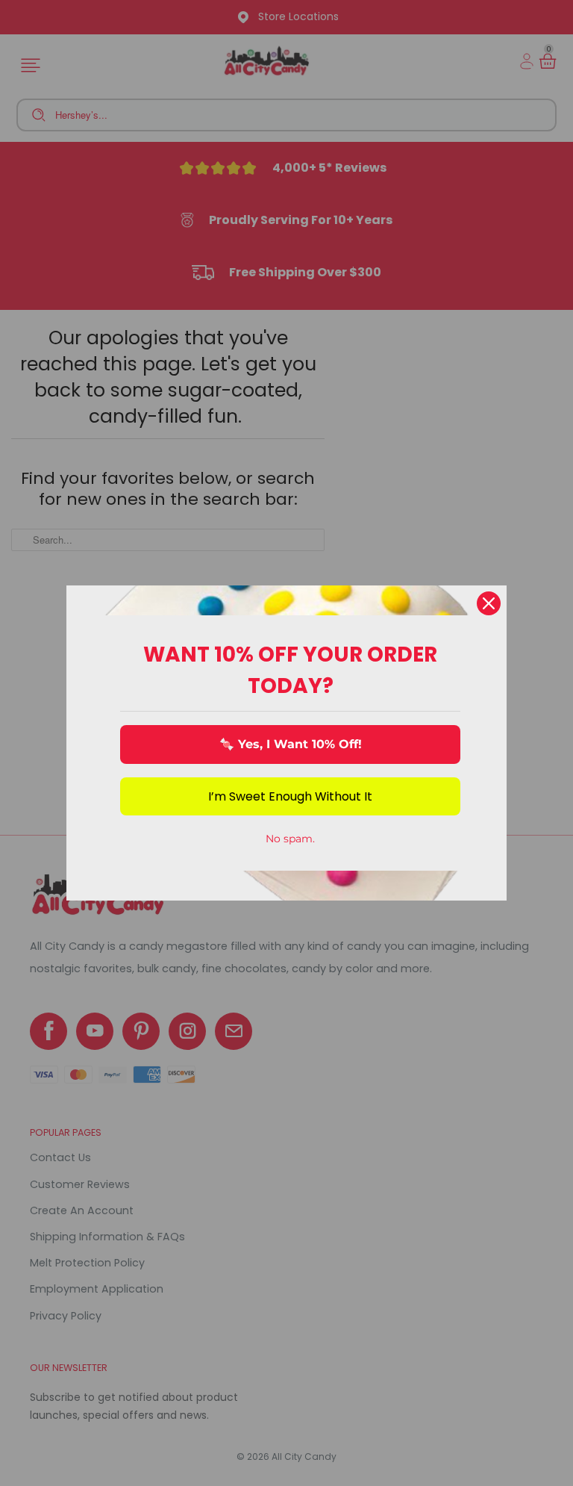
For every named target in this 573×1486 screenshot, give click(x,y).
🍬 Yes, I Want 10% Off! (290, 744)
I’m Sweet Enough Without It (290, 796)
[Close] (489, 603)
